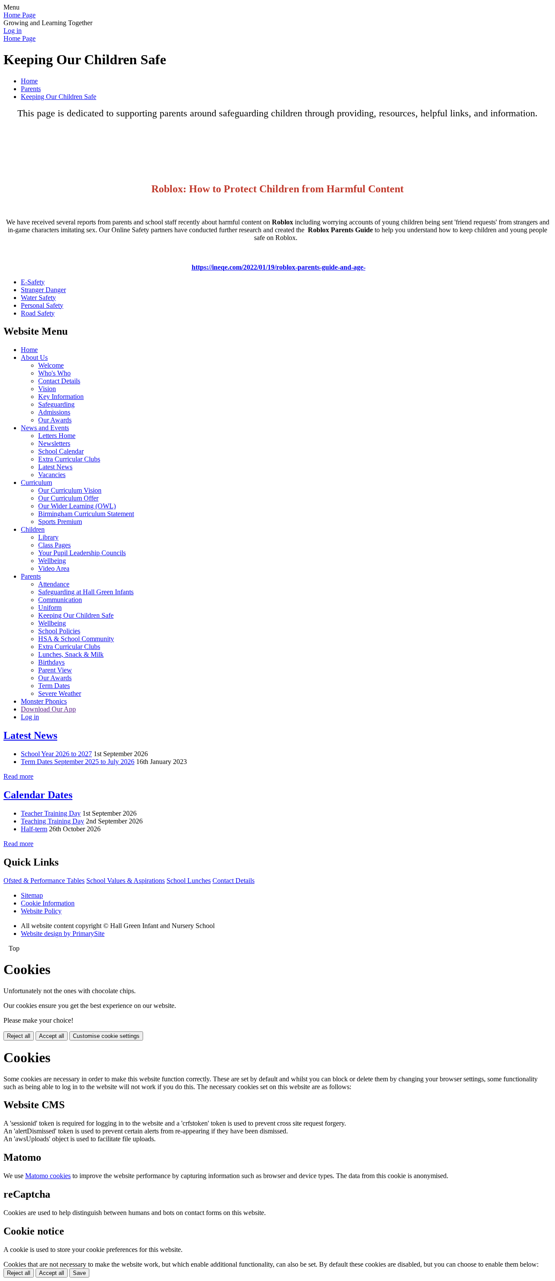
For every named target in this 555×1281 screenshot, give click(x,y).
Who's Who (54, 373)
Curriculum (36, 482)
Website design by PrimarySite (62, 933)
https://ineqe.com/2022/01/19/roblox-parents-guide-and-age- (279, 267)
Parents (31, 88)
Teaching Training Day (52, 821)
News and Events (45, 427)
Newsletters (54, 443)
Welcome (51, 365)
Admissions (54, 412)
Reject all (18, 1036)
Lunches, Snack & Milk (71, 654)
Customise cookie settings (106, 1036)
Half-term (34, 829)
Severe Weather (59, 693)
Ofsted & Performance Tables (44, 880)
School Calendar (61, 451)
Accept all (51, 1036)
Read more (18, 776)
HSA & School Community (76, 638)
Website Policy (41, 911)
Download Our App (48, 709)
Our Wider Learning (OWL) (77, 506)
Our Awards (55, 420)
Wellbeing (52, 560)
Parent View (55, 670)
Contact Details (59, 381)
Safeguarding (56, 404)
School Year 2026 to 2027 (56, 753)
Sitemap (32, 895)
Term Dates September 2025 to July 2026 (77, 761)
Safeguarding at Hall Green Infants (86, 592)
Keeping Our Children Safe (58, 96)
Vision (47, 388)
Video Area (53, 568)
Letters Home (56, 435)
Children (33, 529)
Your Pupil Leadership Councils (82, 553)
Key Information (61, 396)
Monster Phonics (44, 701)
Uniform (50, 607)
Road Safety (38, 313)
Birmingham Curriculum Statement (86, 513)
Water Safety (38, 297)
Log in (12, 30)
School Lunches (188, 880)
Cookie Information (48, 903)
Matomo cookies (48, 1175)
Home (29, 81)
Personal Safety (42, 305)
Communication (60, 599)
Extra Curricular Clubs (69, 459)
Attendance (53, 584)
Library (48, 537)
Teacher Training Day (51, 813)
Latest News (55, 467)
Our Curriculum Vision (69, 490)
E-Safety (33, 282)
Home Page (19, 15)
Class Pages (54, 545)
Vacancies (51, 474)
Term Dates (54, 685)
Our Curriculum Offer (68, 498)
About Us (34, 357)
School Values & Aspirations (125, 880)
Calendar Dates (37, 794)
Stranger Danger (43, 289)
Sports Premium (60, 521)
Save (79, 1273)
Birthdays (51, 662)
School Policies (59, 631)
